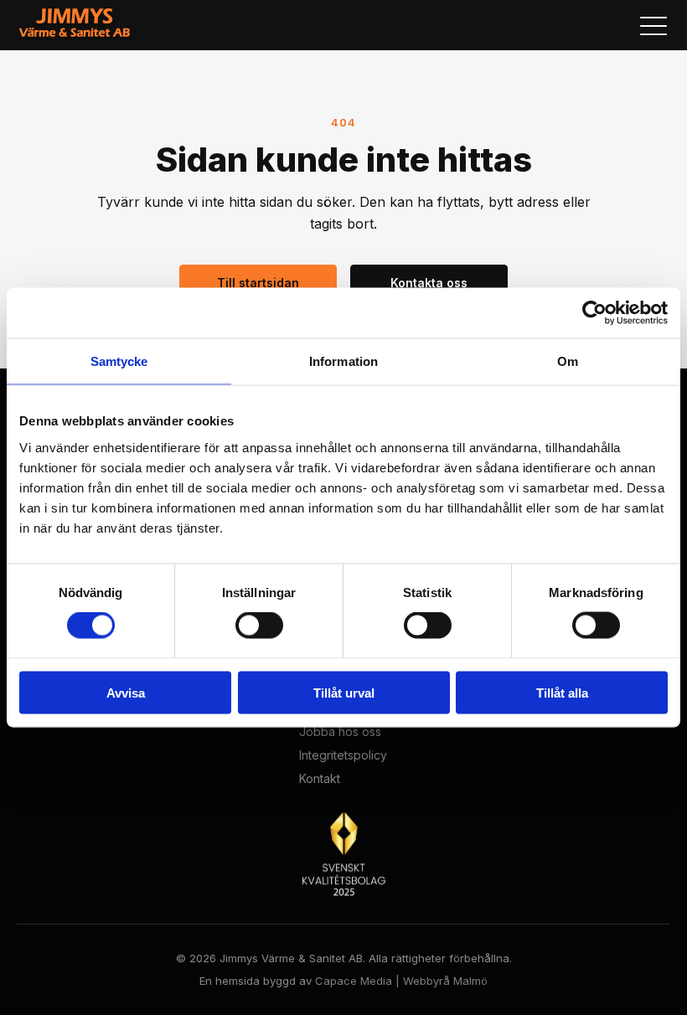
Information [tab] (343, 361)
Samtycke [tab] (119, 361)
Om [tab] (567, 361)
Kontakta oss (428, 283)
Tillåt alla (562, 692)
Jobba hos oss (340, 732)
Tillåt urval (343, 692)
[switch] (259, 625)
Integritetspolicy (343, 755)
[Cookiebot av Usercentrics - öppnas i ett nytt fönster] (594, 313)
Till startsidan (258, 283)
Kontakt (319, 779)
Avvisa (125, 692)
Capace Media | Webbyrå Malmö (401, 980)
